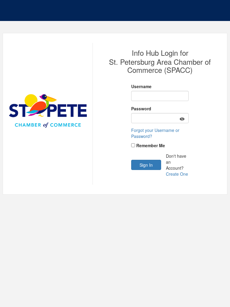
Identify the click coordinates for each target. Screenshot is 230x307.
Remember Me (150, 145)
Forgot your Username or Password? (155, 133)
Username (141, 86)
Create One (177, 174)
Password (141, 109)
